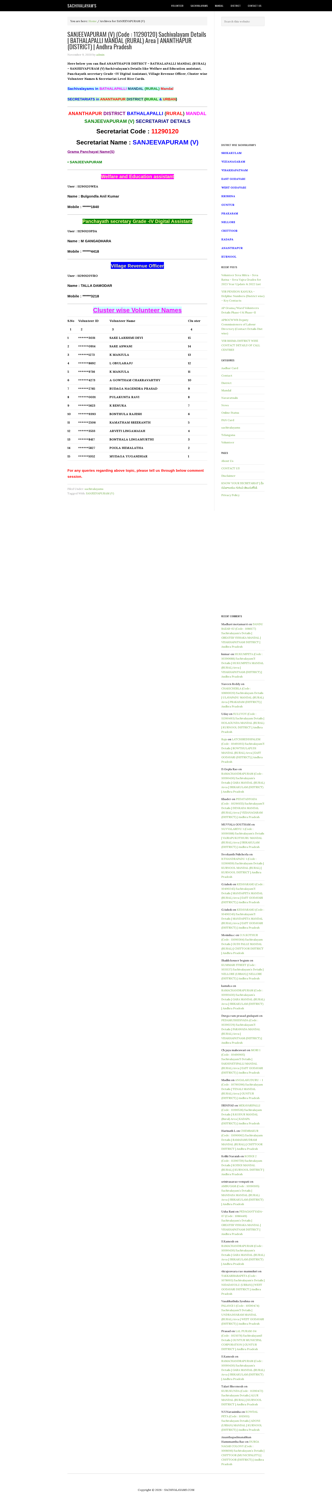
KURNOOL (228, 256)
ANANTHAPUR (232, 248)
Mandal (226, 390)
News (225, 405)
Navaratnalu (229, 398)
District (226, 383)
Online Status (230, 412)
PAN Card (227, 420)
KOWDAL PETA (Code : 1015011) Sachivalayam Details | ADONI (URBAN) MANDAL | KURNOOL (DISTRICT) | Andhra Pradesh (241, 1420)
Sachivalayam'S (81, 5)
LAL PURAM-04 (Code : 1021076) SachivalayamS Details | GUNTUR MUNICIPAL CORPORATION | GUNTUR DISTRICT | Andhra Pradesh (241, 1340)
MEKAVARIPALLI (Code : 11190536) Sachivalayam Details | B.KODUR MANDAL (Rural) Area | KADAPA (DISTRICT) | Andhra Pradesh (241, 1114)
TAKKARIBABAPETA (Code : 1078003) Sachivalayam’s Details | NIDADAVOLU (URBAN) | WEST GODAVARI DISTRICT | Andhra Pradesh (243, 1284)
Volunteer (227, 442)
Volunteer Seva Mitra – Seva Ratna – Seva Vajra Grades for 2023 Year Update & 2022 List (241, 279)
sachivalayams (94, 489)
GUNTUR (227, 204)
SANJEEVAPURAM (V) (100, 493)
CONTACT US (230, 468)
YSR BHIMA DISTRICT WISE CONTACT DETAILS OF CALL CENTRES (240, 345)
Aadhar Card (229, 368)
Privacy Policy (230, 495)
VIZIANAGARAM (233, 161)
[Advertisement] (243, 85)
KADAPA (227, 239)
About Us (227, 461)
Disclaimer (228, 475)
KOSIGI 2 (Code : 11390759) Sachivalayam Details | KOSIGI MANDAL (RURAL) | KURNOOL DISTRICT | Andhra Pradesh (242, 1165)
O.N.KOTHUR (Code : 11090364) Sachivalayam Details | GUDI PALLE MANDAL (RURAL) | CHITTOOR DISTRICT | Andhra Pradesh (242, 944)
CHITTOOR (229, 230)
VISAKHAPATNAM (234, 170)
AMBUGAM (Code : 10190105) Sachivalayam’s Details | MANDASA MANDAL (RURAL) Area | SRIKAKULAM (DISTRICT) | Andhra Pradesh (242, 1195)
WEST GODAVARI (233, 187)
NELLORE (228, 222)
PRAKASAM (229, 213)
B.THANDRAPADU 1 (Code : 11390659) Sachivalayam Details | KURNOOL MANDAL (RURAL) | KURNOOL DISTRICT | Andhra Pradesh (242, 867)
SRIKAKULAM (231, 153)
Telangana (228, 435)
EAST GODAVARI (233, 179)
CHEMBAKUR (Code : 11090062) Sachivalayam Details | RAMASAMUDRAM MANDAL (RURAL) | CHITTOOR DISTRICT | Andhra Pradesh (242, 1139)
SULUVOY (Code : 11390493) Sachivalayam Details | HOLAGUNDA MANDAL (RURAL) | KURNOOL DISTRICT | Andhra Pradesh (242, 723)
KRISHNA (228, 196)
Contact (226, 375)
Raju (224, 739)
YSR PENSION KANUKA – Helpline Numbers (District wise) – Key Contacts (242, 296)
